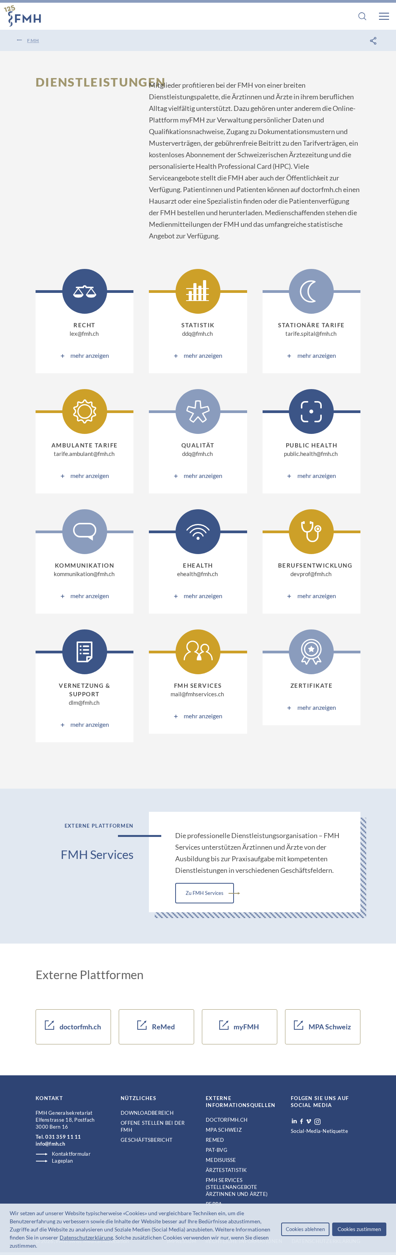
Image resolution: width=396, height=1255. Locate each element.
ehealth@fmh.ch (197, 573)
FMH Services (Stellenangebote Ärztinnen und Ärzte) (237, 1187)
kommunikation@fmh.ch (84, 573)
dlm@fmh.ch (84, 702)
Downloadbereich (147, 1113)
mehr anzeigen (89, 355)
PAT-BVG (216, 1150)
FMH (33, 40)
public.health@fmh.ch (311, 453)
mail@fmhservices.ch (197, 693)
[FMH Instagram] (317, 1122)
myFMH (245, 1026)
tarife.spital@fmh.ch (310, 333)
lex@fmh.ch (84, 333)
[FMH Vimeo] (308, 1121)
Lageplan (62, 1161)
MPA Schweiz (329, 1026)
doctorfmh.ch (79, 1026)
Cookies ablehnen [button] (305, 1229)
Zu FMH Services (205, 893)
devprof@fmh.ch (310, 573)
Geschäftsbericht (146, 1140)
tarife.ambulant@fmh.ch (84, 453)
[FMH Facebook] (301, 1121)
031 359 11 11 (63, 1137)
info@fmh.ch (50, 1144)
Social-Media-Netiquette (319, 1131)
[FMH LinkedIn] (294, 1121)
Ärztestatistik (226, 1170)
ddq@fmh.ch (197, 333)
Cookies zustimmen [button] (359, 1229)
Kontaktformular (71, 1154)
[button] (39, 1246)
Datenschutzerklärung (86, 1237)
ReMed (163, 1026)
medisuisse (221, 1160)
